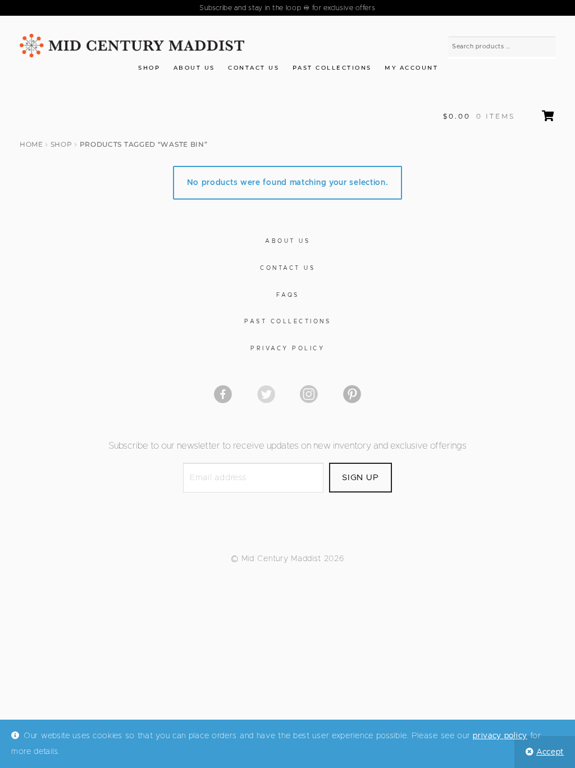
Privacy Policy (287, 348)
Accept (550, 752)
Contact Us (253, 67)
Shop (149, 67)
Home (31, 144)
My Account (411, 67)
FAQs (287, 295)
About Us (194, 67)
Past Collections (332, 67)
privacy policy (500, 736)
